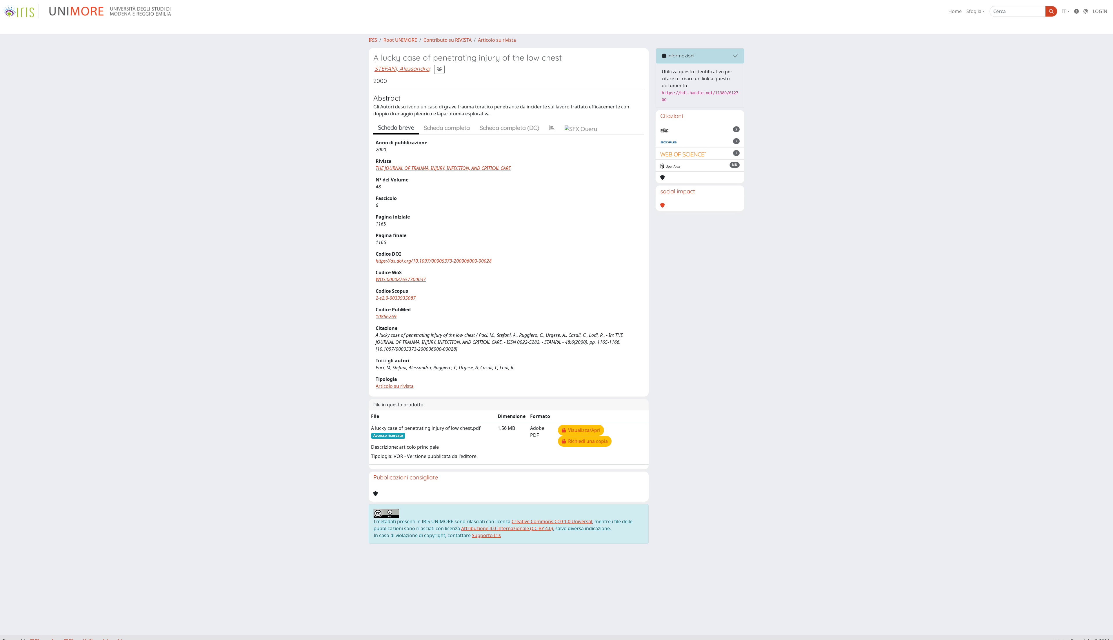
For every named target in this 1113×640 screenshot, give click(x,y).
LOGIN (1100, 11)
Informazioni (680, 56)
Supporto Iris (486, 535)
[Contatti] (1085, 11)
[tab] (552, 128)
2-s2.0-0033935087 (396, 298)
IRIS (373, 40)
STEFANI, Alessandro (401, 68)
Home (955, 11)
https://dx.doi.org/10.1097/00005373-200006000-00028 (434, 261)
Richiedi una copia (587, 441)
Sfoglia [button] (973, 11)
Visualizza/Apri (583, 430)
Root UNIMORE (400, 40)
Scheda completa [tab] (447, 127)
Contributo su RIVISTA (447, 40)
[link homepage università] (110, 11)
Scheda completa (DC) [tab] (509, 127)
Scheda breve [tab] (396, 127)
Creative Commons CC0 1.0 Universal (552, 521)
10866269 (386, 316)
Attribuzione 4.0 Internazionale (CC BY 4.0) (507, 528)
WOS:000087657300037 (401, 279)
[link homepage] (21, 11)
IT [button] (1064, 11)
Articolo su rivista (497, 40)
